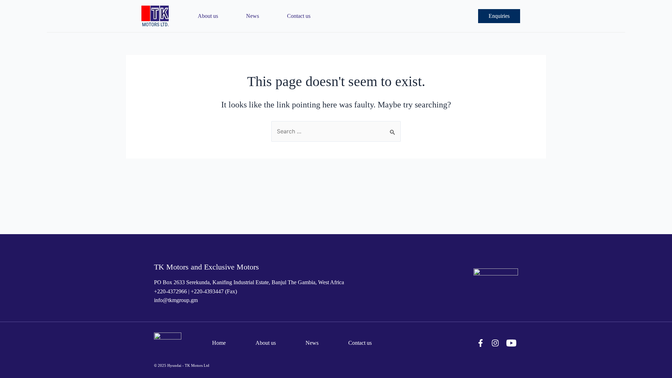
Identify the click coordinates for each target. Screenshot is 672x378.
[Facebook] (480, 343)
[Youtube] (511, 343)
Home (219, 343)
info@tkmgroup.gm (176, 300)
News (252, 16)
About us (208, 16)
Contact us (298, 16)
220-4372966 (172, 291)
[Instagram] (495, 343)
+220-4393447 (207, 291)
